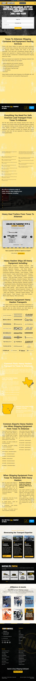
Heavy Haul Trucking (16, 280)
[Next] (31, 237)
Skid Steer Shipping (28, 291)
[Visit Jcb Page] (18, 328)
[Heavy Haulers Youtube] (7, 642)
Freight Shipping (4, 655)
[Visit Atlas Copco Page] (18, 315)
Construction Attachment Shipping (23, 270)
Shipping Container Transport (16, 291)
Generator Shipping (22, 279)
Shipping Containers (21, 664)
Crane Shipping (24, 272)
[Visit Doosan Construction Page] (18, 319)
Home (19, 630)
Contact (20, 633)
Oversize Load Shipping (8, 289)
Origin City (18, 19)
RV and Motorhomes (22, 661)
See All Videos (16, 556)
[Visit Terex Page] (18, 341)
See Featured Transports (5, 556)
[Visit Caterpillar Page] (6, 350)
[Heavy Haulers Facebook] (2, 642)
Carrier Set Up (32, 678)
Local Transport (4, 661)
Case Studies (20, 640)
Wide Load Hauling (19, 296)
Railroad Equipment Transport (23, 289)
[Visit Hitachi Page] (7, 328)
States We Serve (21, 634)
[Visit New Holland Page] (7, 337)
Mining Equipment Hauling (9, 284)
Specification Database (22, 637)
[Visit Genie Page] (29, 319)
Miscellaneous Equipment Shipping (24, 284)
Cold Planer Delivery (26, 269)
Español (20, 643)
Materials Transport (27, 282)
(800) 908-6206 (22, 3)
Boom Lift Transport (13, 267)
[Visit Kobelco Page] (7, 333)
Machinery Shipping (17, 282)
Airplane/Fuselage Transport (10, 265)
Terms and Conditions (23, 677)
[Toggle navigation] (35, 3)
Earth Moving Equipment (20, 275)
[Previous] (5, 237)
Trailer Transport (16, 294)
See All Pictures (27, 556)
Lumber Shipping (8, 282)
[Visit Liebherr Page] (29, 333)
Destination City (18, 23)
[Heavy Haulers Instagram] (5, 642)
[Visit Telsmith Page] (29, 346)
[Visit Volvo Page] (7, 346)
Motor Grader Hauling (8, 287)
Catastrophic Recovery (5, 652)
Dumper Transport (7, 275)
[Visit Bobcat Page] (22, 350)
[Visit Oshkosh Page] (18, 337)
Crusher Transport (28, 274)
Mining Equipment (21, 658)
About (19, 631)
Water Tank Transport (27, 294)
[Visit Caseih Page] (29, 341)
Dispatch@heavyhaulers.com (7, 636)
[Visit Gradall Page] (7, 324)
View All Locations (5, 634)
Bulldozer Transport (24, 267)
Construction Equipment (22, 655)
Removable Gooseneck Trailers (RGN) (8, 203)
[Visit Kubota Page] (14, 350)
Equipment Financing (6, 640)
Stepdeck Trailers (5, 200)
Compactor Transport (8, 270)
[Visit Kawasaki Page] (18, 346)
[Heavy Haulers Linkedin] (10, 642)
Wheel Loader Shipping (8, 296)
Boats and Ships (21, 652)
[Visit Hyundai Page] (29, 324)
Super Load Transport (9, 292)
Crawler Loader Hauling (17, 274)
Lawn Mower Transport (27, 280)
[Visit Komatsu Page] (18, 333)
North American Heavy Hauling (24, 287)
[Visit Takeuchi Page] (7, 341)
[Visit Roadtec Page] (29, 337)
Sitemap (32, 677)
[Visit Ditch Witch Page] (7, 319)
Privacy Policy (29, 677)
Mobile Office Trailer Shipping (24, 286)
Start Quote (26, 107)
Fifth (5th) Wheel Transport (15, 277)
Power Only (3, 664)
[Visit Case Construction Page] (29, 315)
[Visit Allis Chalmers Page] (7, 315)
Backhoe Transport (24, 265)
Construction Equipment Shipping (11, 272)
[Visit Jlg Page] (29, 328)
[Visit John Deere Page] (30, 350)
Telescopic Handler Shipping (23, 292)
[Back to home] (7, 3)
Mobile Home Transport (10, 286)
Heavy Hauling (4, 658)
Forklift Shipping (12, 279)
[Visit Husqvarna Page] (18, 324)
